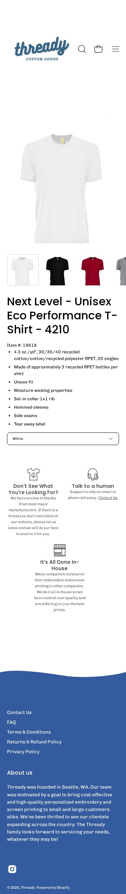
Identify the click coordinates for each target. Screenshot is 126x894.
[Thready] (41, 49)
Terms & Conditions (29, 732)
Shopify (63, 887)
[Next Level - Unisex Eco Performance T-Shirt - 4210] (22, 270)
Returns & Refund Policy (34, 741)
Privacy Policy (23, 751)
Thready (28, 887)
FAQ (11, 722)
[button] (81, 49)
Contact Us (108, 497)
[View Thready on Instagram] (12, 869)
